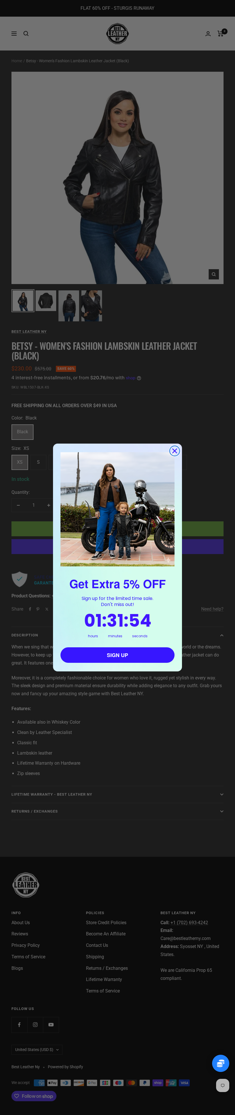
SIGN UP (117, 655)
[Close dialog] (175, 451)
